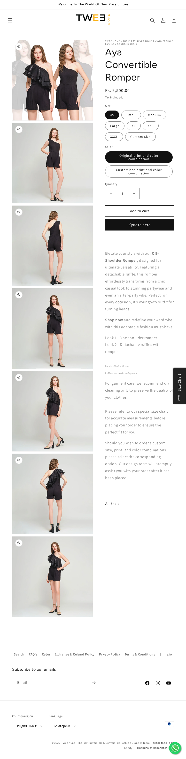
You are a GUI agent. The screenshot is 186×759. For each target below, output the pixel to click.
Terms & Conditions (140, 654)
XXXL (114, 136)
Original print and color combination (139, 157)
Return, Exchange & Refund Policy (68, 654)
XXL (151, 126)
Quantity (111, 184)
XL (134, 126)
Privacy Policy (109, 654)
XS (112, 115)
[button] (10, 20)
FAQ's (33, 654)
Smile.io (166, 654)
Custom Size (140, 136)
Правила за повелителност (155, 748)
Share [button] (115, 503)
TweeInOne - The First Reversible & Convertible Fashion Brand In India (105, 742)
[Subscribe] (93, 682)
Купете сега (140, 225)
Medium (154, 115)
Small (131, 115)
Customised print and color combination (139, 171)
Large (114, 126)
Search (19, 654)
